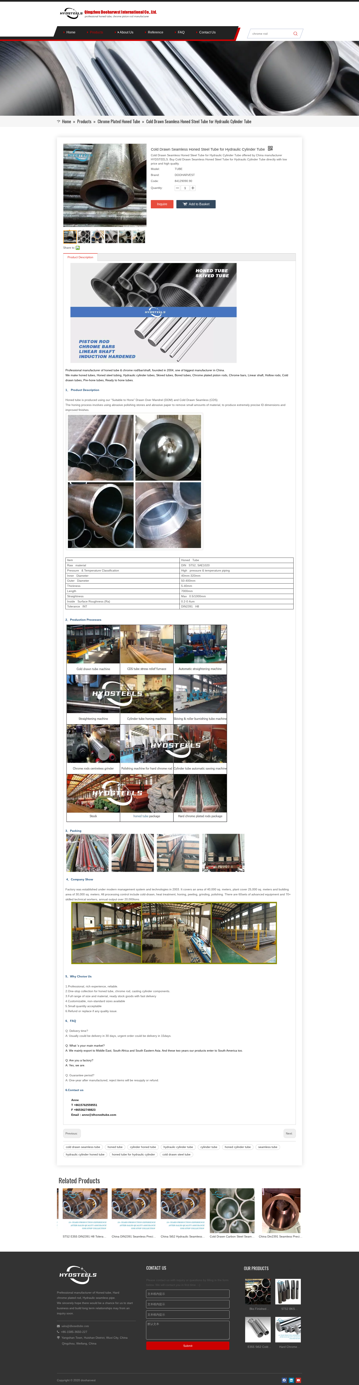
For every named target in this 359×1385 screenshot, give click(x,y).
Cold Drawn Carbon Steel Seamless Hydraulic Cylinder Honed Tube (179, 1236)
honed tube (115, 1147)
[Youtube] (298, 1380)
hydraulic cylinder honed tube (85, 1154)
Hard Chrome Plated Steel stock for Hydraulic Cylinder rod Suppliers (288, 1347)
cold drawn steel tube (176, 1154)
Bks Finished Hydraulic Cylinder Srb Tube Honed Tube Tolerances (258, 1309)
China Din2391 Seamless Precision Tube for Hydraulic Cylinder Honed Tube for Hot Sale (228, 1236)
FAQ (181, 32)
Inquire (162, 204)
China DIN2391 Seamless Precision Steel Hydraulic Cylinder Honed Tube (81, 1236)
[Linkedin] (291, 1380)
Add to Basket (199, 204)
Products (96, 32)
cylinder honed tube (143, 1147)
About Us (126, 32)
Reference (155, 32)
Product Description (80, 257)
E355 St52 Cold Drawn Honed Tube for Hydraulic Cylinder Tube (258, 1347)
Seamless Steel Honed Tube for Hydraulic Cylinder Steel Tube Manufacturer (277, 1236)
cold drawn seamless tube (83, 1147)
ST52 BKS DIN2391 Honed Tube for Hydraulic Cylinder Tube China (288, 1309)
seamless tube (267, 1147)
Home (70, 32)
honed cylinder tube (238, 1147)
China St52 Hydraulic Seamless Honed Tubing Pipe (130, 1236)
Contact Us (207, 32)
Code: (155, 181)
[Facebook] (284, 1380)
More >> (294, 1269)
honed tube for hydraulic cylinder (133, 1154)
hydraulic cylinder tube (178, 1147)
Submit (187, 1345)
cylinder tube (208, 1147)
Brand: (155, 175)
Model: (155, 169)
